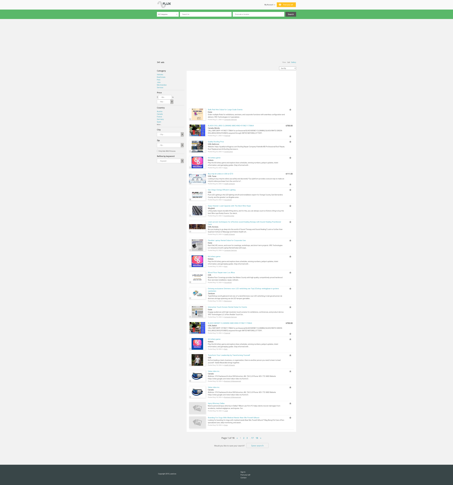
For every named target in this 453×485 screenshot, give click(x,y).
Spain (159, 122)
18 (257, 438)
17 (252, 438)
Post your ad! (245, 475)
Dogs (226, 425)
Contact (243, 478)
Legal (226, 411)
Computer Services (230, 119)
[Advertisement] (226, 38)
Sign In (243, 472)
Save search (257, 445)
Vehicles (160, 75)
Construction (228, 152)
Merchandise (162, 85)
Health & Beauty (229, 184)
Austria (159, 111)
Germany (160, 119)
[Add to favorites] (289, 109)
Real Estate (161, 77)
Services (160, 87)
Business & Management (232, 381)
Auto (225, 168)
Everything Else (229, 216)
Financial (227, 135)
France (159, 117)
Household (228, 200)
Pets (158, 80)
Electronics (228, 301)
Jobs (159, 82)
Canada (160, 114)
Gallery (293, 62)
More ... (159, 124)
